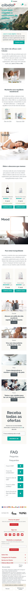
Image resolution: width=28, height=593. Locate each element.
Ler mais (14, 322)
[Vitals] (14, 380)
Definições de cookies (20, 588)
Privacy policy (21, 565)
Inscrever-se (14, 549)
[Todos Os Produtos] (14, 328)
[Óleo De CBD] (8, 114)
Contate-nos (14, 524)
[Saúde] (14, 301)
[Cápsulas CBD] (20, 114)
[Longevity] (14, 355)
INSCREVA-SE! (14, 438)
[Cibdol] (8, 4)
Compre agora (19, 42)
